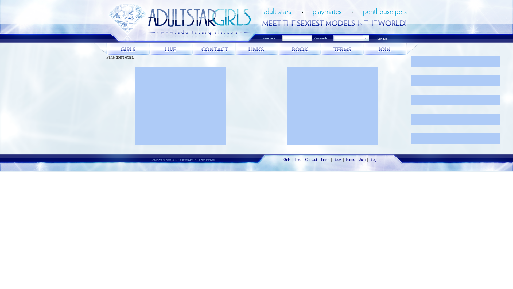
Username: (268, 38)
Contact (311, 160)
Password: (320, 38)
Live (298, 160)
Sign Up (382, 38)
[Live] (171, 49)
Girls (287, 160)
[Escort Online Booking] (299, 49)
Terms (350, 160)
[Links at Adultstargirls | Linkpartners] (257, 49)
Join (362, 160)
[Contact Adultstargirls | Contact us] (214, 49)
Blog (373, 160)
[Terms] (342, 49)
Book (337, 160)
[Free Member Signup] (385, 49)
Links (325, 160)
